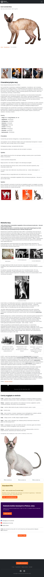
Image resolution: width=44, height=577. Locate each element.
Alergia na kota (8, 381)
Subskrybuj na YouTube (7, 523)
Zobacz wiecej (7, 513)
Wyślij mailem (5, 525)
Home (2, 47)
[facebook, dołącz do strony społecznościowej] (21, 571)
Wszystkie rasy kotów (22, 563)
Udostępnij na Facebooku (8, 520)
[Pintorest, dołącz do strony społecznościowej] (24, 571)
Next (25, 535)
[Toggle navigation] (41, 2)
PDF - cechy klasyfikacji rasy (9, 497)
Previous (20, 535)
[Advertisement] (22, 57)
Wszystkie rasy (7, 47)
